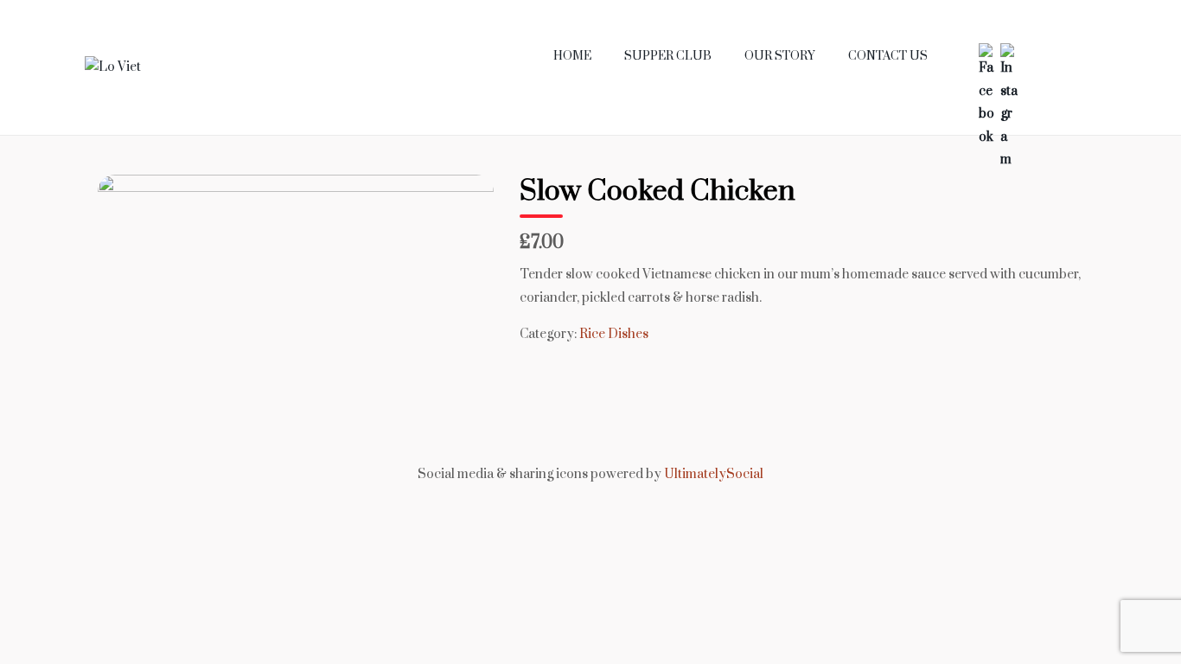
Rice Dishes (613, 334)
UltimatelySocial (713, 474)
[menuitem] (572, 56)
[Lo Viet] (113, 66)
